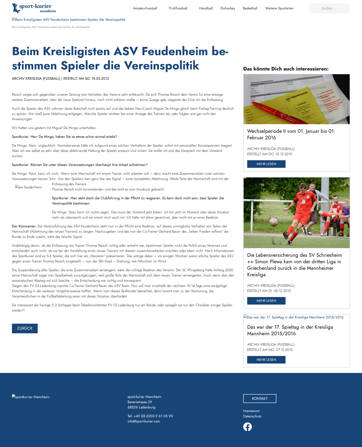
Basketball (250, 8)
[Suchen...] (313, 8)
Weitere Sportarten (279, 8)
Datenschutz (252, 416)
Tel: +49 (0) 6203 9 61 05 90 (150, 415)
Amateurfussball (145, 8)
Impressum (251, 410)
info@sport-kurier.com (144, 421)
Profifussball (178, 8)
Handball (206, 8)
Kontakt (260, 398)
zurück (24, 328)
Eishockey (228, 8)
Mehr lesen (266, 164)
